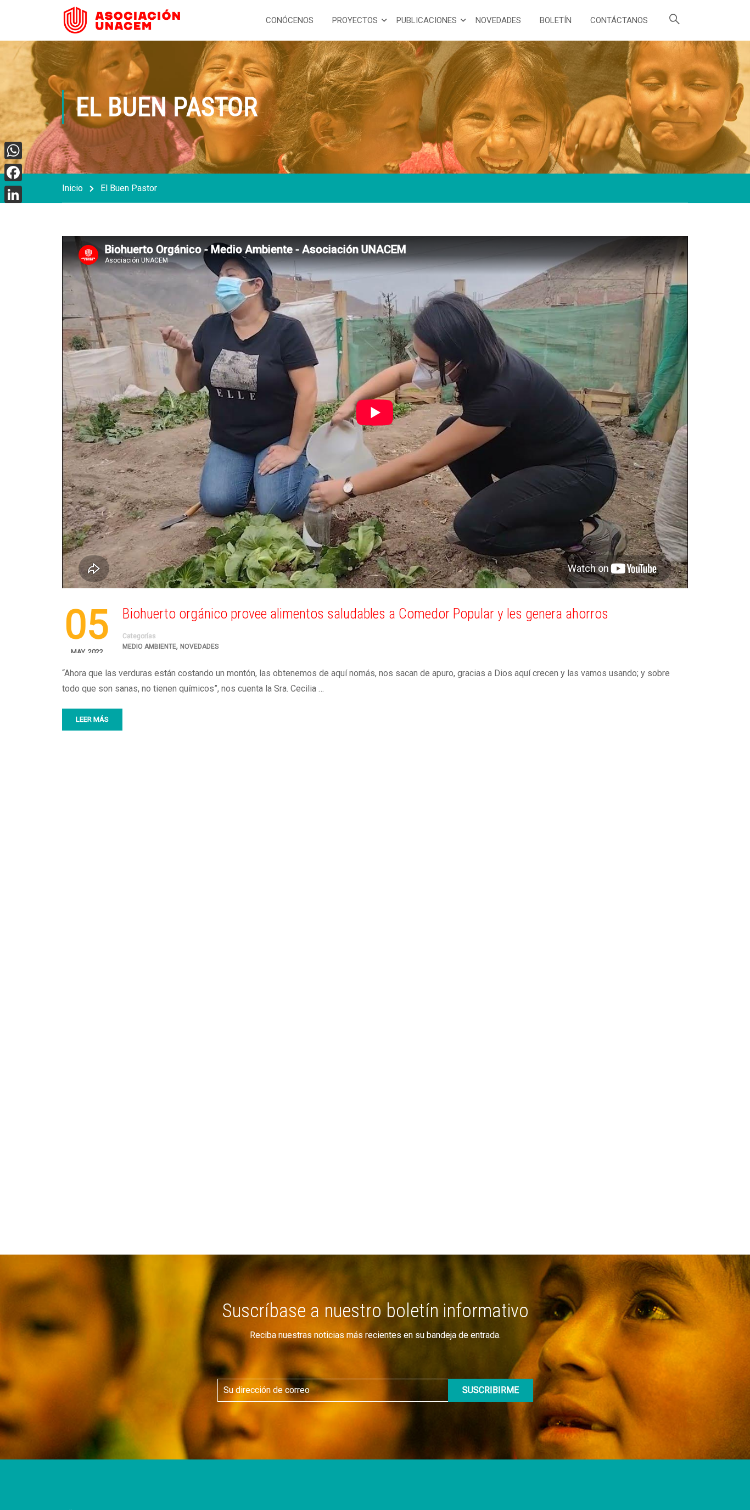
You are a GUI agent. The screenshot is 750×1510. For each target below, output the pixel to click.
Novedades (498, 20)
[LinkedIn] (13, 194)
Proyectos (355, 20)
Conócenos (290, 20)
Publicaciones (426, 20)
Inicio (72, 188)
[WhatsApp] (13, 150)
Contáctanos (619, 20)
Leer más (92, 719)
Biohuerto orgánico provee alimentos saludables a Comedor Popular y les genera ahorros (365, 613)
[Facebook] (13, 172)
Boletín (556, 20)
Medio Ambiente (149, 646)
